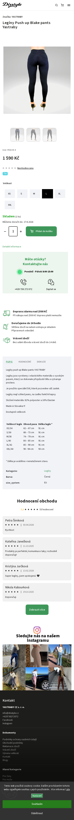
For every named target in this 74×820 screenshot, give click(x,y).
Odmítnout (37, 813)
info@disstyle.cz (11, 713)
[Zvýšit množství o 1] (20, 231)
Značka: (13, 17)
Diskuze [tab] (41, 362)
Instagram (7, 723)
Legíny (47, 471)
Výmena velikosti (11, 753)
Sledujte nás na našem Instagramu (38, 638)
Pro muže (7, 779)
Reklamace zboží (11, 746)
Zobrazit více (37, 610)
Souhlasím (37, 804)
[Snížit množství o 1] (5, 231)
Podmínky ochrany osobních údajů (20, 739)
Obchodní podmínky (13, 743)
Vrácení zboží (9, 750)
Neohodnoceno (25, 168)
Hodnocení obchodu (37, 501)
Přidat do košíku (44, 231)
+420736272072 (10, 716)
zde (68, 789)
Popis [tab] (9, 362)
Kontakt (6, 756)
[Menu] (68, 5)
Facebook (8, 720)
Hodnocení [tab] (25, 362)
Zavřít (63, 270)
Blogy (5, 760)
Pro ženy (7, 776)
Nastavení (37, 795)
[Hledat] (56, 5)
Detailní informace (12, 246)
